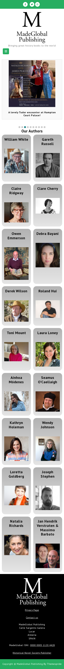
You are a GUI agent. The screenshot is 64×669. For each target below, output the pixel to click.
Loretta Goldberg (16, 474)
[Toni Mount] (16, 352)
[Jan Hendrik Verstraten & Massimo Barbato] (48, 555)
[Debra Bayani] (48, 255)
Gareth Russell (47, 141)
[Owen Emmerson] (16, 263)
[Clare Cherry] (48, 206)
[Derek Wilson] (16, 311)
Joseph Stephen (48, 474)
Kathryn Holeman (16, 424)
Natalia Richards (16, 523)
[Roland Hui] (48, 309)
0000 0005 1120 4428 (42, 645)
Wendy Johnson (47, 424)
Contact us (32, 617)
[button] (19, 127)
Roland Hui (48, 291)
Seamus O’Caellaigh (47, 379)
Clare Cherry (47, 188)
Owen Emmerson (16, 235)
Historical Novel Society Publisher (32, 652)
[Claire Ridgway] (16, 212)
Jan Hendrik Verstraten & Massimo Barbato (48, 528)
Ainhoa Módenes (16, 379)
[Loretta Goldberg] (16, 495)
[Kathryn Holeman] (16, 448)
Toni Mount (16, 332)
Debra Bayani (48, 233)
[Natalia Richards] (16, 545)
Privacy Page (32, 610)
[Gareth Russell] (48, 165)
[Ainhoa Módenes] (16, 401)
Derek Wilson (16, 291)
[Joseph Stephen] (48, 498)
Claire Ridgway (16, 190)
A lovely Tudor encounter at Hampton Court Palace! (32, 114)
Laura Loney (47, 332)
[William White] (16, 160)
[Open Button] (6, 51)
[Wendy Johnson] (48, 448)
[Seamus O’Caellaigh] (48, 401)
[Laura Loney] (48, 354)
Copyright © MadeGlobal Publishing (22, 663)
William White (16, 139)
